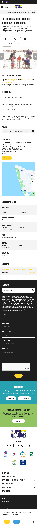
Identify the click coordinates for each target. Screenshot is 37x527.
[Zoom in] (33, 181)
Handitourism (6, 487)
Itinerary (7, 158)
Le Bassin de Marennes (9, 476)
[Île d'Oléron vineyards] (31, 454)
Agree (7, 522)
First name (5, 323)
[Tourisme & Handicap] (23, 462)
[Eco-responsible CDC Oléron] (14, 462)
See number (7, 290)
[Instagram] (10, 446)
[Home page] (18, 7)
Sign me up (18, 421)
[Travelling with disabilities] (3, 2)
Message (5, 348)
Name (4, 315)
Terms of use (5, 501)
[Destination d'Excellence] (14, 454)
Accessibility (24, 398)
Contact (11, 398)
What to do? (26, 12)
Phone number (7, 340)
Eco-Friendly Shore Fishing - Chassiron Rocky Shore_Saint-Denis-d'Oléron (19, 131)
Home (3, 12)
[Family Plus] (23, 454)
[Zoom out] (33, 185)
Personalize (27, 522)
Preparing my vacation (13, 12)
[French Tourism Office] (5, 454)
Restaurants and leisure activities (13, 480)
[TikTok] (30, 446)
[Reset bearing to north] (33, 188)
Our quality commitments (9, 508)
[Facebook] (7, 446)
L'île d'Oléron (6, 473)
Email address (6, 331)
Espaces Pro (6, 491)
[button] (2, 56)
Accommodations (7, 484)
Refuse (16, 522)
